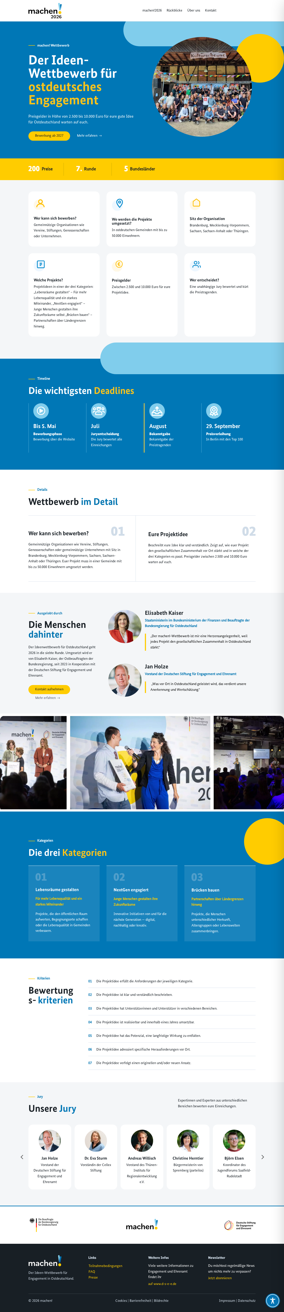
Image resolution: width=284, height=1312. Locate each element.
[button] (21, 1157)
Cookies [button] (121, 1301)
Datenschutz (247, 1301)
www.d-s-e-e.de (165, 1284)
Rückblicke (174, 10)
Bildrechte (161, 1301)
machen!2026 (152, 10)
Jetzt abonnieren (220, 1278)
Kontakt (210, 10)
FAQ (92, 1272)
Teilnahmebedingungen (105, 1266)
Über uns (193, 10)
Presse (93, 1277)
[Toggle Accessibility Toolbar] (273, 1301)
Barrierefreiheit (140, 1301)
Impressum (227, 1301)
